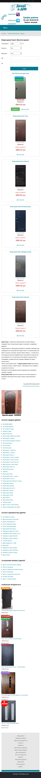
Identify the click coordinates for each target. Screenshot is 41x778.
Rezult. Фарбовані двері (9, 524)
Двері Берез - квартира (9, 450)
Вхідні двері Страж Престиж (11, 462)
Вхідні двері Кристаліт (9, 488)
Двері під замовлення (20, 740)
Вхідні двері (20, 736)
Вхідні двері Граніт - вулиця (10, 476)
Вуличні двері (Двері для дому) (11, 436)
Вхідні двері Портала (9, 467)
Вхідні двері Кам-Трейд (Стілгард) (12, 481)
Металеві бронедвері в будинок (11, 440)
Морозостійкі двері (8, 572)
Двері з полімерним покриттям (11, 574)
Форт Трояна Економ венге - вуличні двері (13, 667)
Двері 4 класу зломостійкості (11, 504)
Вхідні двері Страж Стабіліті (11, 459)
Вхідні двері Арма (8, 474)
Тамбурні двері (7, 502)
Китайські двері (7, 448)
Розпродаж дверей (8, 426)
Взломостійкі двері (8, 576)
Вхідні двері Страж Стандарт (11, 457)
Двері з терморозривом (9, 579)
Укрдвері (5, 471)
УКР (33, 1)
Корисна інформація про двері (11, 507)
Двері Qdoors (6, 497)
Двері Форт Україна (8, 490)
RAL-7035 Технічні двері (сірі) (20, 73)
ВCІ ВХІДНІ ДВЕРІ (8, 424)
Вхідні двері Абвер (8, 493)
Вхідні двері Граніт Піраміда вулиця (20, 252)
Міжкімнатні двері (20, 738)
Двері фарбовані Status (9, 529)
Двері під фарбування (9, 521)
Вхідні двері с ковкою (8, 438)
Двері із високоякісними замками (12, 564)
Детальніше (25, 109)
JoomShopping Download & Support (31, 386)
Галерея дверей (7, 540)
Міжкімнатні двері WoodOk (10, 536)
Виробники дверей (20, 759)
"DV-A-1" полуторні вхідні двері (10, 723)
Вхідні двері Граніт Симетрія (20, 297)
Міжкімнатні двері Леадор (10, 552)
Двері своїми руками (20, 750)
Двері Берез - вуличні (9, 452)
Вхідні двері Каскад (8, 469)
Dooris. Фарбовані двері (9, 526)
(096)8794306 (12, 14)
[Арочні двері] (11, 403)
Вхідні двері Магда (8, 500)
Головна (3, 33)
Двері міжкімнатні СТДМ (9, 543)
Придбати (15, 109)
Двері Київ (20, 762)
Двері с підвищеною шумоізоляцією (13, 569)
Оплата (20, 743)
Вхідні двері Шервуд (8, 485)
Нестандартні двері (8, 429)
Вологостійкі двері (8, 567)
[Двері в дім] (20, 7)
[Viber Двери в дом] (18, 14)
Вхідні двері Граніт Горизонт (20, 161)
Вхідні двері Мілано (8, 483)
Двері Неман (6, 555)
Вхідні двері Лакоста (8, 455)
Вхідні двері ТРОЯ (8, 495)
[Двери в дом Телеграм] (18, 20)
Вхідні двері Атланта (8, 478)
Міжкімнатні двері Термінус (10, 538)
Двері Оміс (6, 545)
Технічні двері (6, 445)
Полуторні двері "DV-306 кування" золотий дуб (14, 695)
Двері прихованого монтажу (10, 519)
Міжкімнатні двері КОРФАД (10, 550)
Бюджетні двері (7, 431)
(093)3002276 (12, 24)
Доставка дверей (20, 752)
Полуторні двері (7, 443)
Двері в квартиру (7, 433)
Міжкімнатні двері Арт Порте (11, 531)
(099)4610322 (12, 20)
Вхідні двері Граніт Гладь (20, 116)
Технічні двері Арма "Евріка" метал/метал (13, 610)
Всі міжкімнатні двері (8, 517)
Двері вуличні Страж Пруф (10, 464)
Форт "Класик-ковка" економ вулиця (11, 638)
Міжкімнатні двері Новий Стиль (11, 533)
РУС (29, 1)
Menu (5, 28)
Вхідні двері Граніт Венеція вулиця (20, 206)
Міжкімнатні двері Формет (10, 547)
